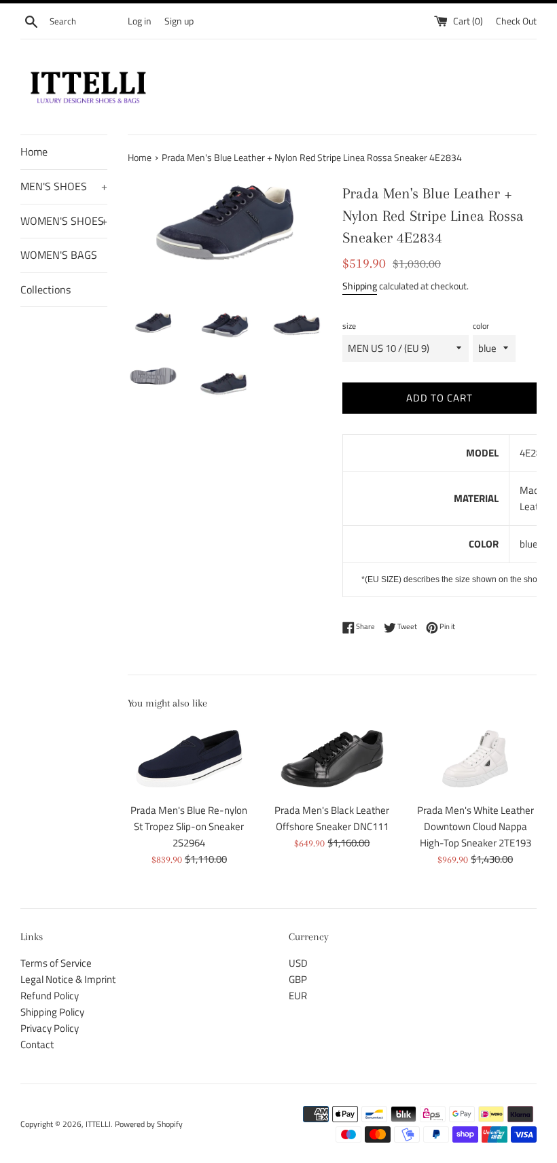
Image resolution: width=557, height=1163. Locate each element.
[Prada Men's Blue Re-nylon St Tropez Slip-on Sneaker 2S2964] (189, 758)
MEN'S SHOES (63, 186)
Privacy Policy (49, 1028)
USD (298, 963)
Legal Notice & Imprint (67, 979)
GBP (298, 979)
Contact (37, 1044)
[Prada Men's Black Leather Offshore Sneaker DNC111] (332, 758)
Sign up (179, 21)
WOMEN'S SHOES (63, 221)
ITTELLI (98, 1123)
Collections (45, 289)
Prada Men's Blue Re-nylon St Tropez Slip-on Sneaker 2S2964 (188, 826)
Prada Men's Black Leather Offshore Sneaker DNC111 (331, 818)
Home (34, 151)
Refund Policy (49, 995)
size (349, 325)
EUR (298, 995)
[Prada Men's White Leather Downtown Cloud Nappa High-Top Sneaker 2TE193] (475, 758)
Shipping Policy (52, 1012)
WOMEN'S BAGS (58, 255)
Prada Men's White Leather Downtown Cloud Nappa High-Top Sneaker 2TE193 (475, 826)
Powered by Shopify (149, 1123)
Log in (139, 21)
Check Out (516, 21)
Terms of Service (56, 963)
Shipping (359, 286)
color (481, 325)
